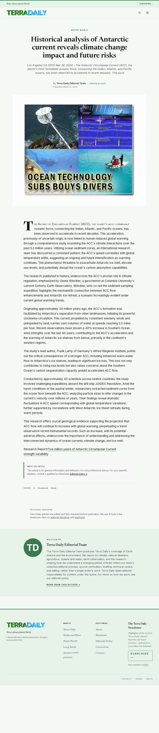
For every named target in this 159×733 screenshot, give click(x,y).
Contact (100, 653)
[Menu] (147, 13)
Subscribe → (139, 656)
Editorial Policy (104, 641)
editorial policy (60, 578)
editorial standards (60, 517)
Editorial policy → (78, 473)
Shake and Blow (72, 635)
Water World (70, 641)
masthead (80, 517)
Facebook (43, 488)
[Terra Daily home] (26, 13)
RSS (146, 665)
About (99, 629)
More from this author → (63, 584)
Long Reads (69, 647)
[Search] (139, 12)
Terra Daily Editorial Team (71, 83)
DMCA (149, 679)
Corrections (102, 647)
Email (53, 488)
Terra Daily (69, 629)
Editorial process (98, 83)
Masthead (101, 635)
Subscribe (145, 4)
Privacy (127, 679)
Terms (139, 679)
